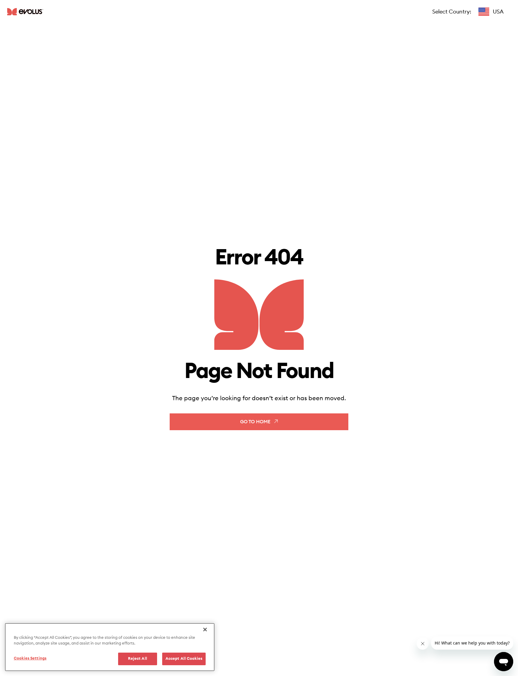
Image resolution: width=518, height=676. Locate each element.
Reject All (137, 659)
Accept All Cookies (183, 659)
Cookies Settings (30, 658)
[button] (491, 11)
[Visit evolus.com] (25, 11)
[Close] (205, 629)
